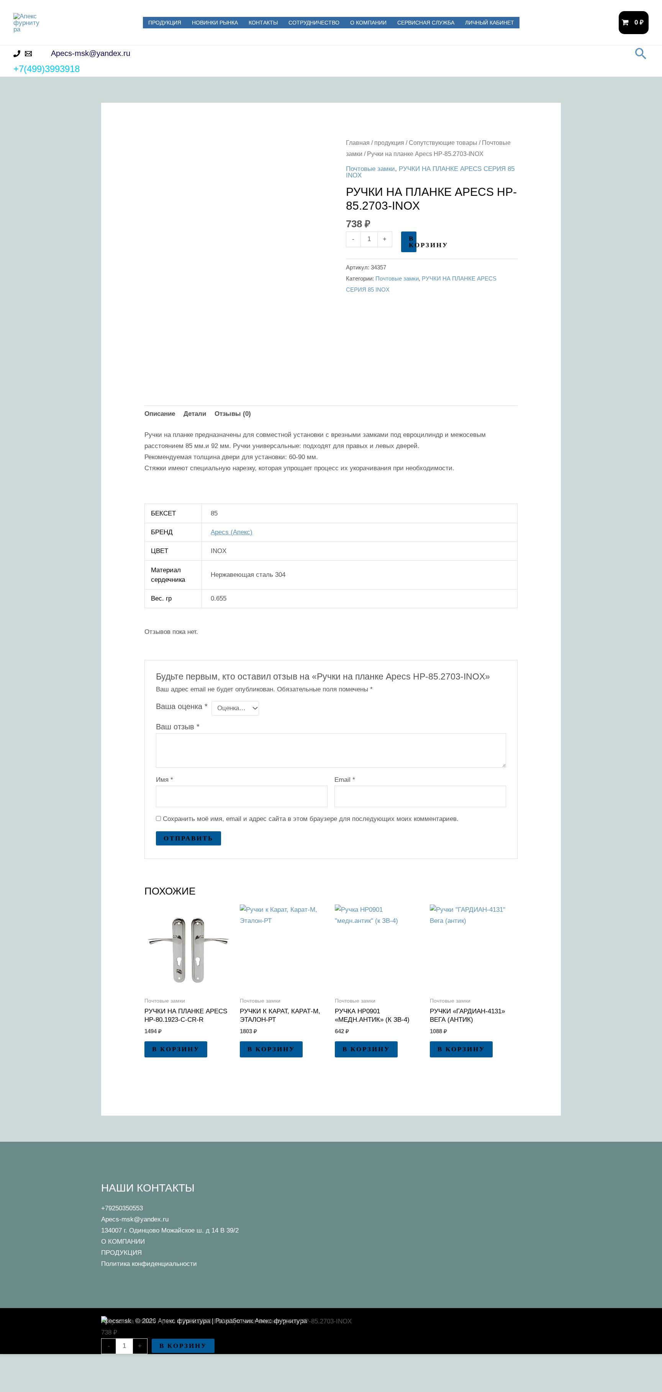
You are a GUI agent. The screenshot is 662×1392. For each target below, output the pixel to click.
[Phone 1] (16, 53)
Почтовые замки (370, 168)
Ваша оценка (182, 706)
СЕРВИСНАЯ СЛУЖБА (425, 23)
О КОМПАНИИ (368, 23)
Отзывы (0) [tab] (233, 413)
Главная (358, 143)
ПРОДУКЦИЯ (164, 23)
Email (344, 779)
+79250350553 (122, 1208)
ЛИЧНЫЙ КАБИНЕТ (489, 23)
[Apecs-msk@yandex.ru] (28, 53)
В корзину (412, 242)
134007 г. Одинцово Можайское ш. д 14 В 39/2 (170, 1230)
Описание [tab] (159, 413)
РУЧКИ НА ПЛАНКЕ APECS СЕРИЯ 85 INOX (430, 172)
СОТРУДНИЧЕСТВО (313, 23)
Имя (164, 779)
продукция (389, 143)
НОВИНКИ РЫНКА (215, 23)
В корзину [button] (176, 1049)
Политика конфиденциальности (149, 1263)
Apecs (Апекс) (231, 532)
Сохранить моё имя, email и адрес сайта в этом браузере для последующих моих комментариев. (311, 818)
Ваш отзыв (178, 726)
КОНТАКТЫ (263, 23)
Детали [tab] (195, 413)
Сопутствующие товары (443, 143)
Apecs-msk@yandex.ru (135, 1219)
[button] (641, 53)
